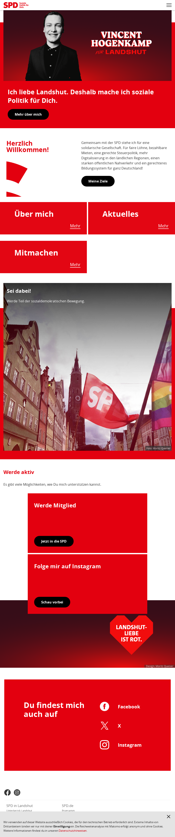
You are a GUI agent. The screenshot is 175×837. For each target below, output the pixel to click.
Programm (68, 811)
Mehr (75, 226)
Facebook (129, 706)
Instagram (130, 745)
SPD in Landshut (19, 805)
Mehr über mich (28, 114)
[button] (168, 816)
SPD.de (67, 805)
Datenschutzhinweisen (73, 831)
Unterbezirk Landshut (19, 811)
